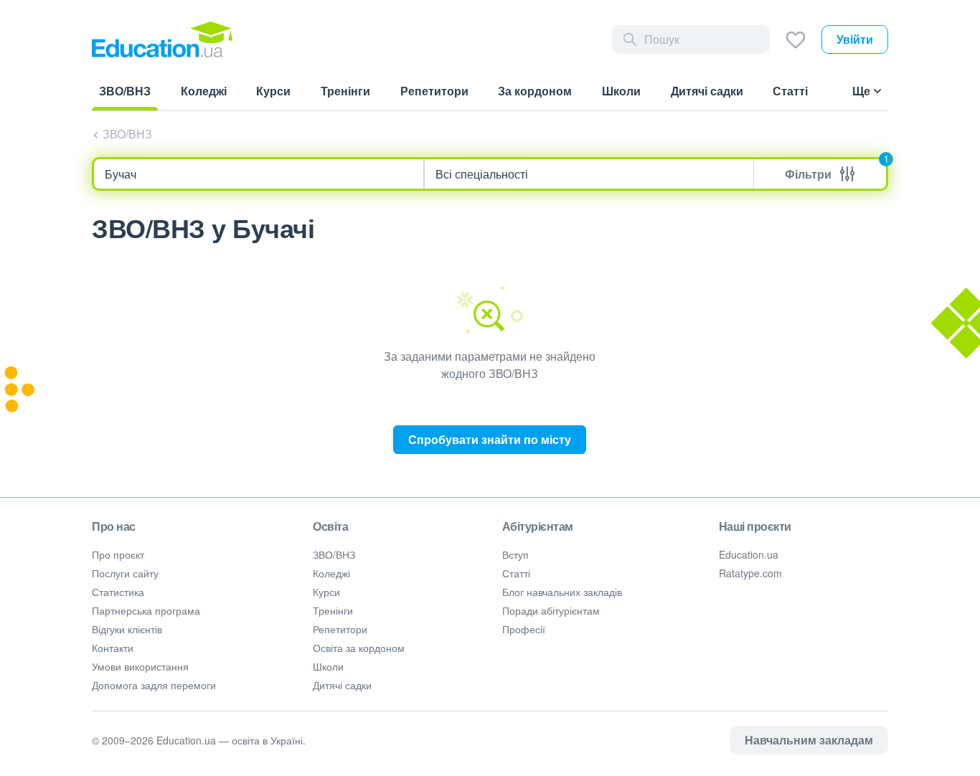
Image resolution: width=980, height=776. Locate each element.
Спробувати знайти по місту (489, 439)
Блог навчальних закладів (562, 592)
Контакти (112, 647)
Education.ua (748, 554)
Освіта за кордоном (359, 647)
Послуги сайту (125, 573)
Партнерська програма (146, 610)
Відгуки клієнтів (127, 629)
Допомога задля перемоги (154, 685)
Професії (523, 629)
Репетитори (340, 629)
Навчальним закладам (809, 740)
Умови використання (140, 666)
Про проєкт (118, 554)
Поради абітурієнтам (551, 610)
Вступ (515, 554)
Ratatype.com (750, 573)
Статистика (118, 592)
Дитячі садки (342, 685)
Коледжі (331, 573)
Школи (328, 666)
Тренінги (333, 610)
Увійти (855, 39)
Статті (516, 573)
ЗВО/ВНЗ (127, 134)
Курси (326, 592)
